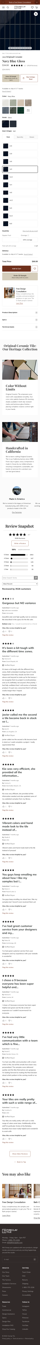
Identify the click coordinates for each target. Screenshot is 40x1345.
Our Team (5, 1276)
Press (4, 1291)
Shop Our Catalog (8, 1329)
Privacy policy (6, 1338)
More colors (28, 110)
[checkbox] (35, 269)
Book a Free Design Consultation (20, 2)
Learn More (6, 1215)
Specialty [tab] (20, 137)
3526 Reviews (32, 65)
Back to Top (21, 1162)
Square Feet (6, 235)
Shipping (25, 1284)
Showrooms (6, 1287)
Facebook (25, 1321)
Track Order (26, 1272)
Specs (4, 1318)
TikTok (24, 1310)
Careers (5, 1295)
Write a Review (20, 543)
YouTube (25, 1325)
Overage (25, 235)
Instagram (25, 1306)
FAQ (23, 1276)
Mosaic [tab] (32, 137)
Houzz (24, 1314)
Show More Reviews (20, 1154)
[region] (20, 2)
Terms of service (18, 1338)
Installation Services (9, 1284)
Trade (4, 1306)
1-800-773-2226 (14, 1240)
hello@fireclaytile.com (14, 1243)
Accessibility (26, 1295)
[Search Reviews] (36, 578)
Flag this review (7, 635)
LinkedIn (25, 1329)
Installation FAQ (7, 1325)
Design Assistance (8, 1314)
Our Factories (17, 512)
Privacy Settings (27, 1291)
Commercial (6, 1310)
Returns (25, 1280)
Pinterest (25, 1318)
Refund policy (29, 1338)
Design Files (6, 1321)
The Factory (6, 1280)
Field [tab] (8, 137)
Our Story (5, 1272)
